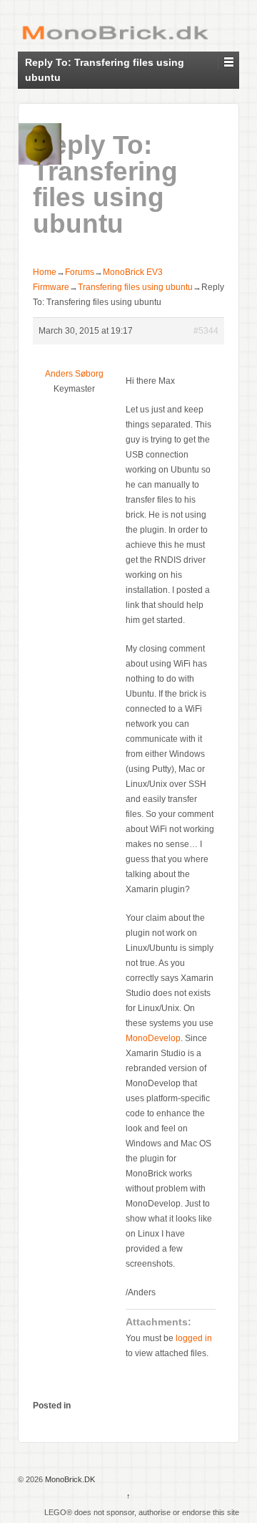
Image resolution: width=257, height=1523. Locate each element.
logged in (194, 1338)
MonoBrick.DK (69, 1479)
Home (44, 272)
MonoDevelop (153, 1038)
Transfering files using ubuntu (135, 287)
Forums (79, 272)
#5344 (205, 331)
